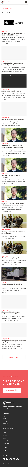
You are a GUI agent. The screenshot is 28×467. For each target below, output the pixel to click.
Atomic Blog (5, 426)
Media (4, 453)
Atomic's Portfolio (12, 390)
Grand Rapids (6, 440)
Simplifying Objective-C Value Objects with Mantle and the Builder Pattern (12, 204)
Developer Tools (5, 89)
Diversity (5, 421)
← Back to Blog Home (7, 8)
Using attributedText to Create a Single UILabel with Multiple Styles (13, 34)
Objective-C (4, 31)
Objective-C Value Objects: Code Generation (10, 176)
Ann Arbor (5, 435)
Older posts (14, 357)
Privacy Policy (6, 455)
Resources (5, 423)
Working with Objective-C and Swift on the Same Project (13, 232)
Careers (4, 418)
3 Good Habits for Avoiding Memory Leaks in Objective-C (12, 64)
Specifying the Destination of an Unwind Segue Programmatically (13, 341)
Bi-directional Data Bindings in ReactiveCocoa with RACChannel (11, 313)
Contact (4, 450)
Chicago (4, 438)
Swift (9, 229)
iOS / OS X (3, 282)
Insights (4, 415)
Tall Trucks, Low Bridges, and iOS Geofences (11, 285)
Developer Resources (8, 428)
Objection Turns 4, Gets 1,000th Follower (13, 258)
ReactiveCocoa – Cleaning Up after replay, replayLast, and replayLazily (12, 146)
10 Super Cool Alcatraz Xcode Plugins (12, 119)
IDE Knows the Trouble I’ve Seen (11, 91)
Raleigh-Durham (6, 443)
